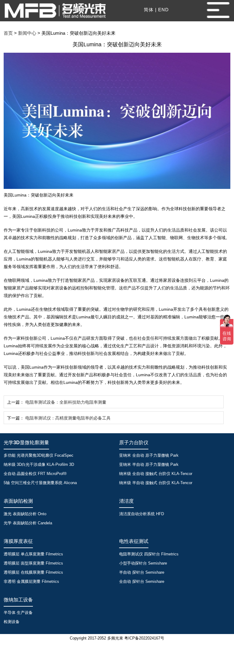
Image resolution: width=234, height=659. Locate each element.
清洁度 (126, 501)
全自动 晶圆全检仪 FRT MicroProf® (35, 473)
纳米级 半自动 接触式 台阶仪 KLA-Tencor (155, 482)
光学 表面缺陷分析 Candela (28, 523)
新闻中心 (27, 33)
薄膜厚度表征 (18, 541)
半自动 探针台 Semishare (141, 572)
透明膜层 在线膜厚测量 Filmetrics (33, 572)
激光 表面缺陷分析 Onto (25, 514)
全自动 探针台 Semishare (141, 581)
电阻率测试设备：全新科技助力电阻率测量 (65, 402)
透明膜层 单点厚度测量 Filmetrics (33, 554)
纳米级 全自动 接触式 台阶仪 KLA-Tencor (155, 473)
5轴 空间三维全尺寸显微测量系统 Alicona (40, 482)
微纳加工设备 (18, 599)
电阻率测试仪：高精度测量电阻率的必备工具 (68, 418)
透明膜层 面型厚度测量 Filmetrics (33, 563)
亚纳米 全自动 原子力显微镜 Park (149, 455)
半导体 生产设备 (18, 612)
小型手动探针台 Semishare (143, 563)
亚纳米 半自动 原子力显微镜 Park (149, 464)
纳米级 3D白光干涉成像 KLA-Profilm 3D (39, 464)
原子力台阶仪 (133, 442)
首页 (8, 33)
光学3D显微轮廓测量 (26, 442)
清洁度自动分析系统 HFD (141, 514)
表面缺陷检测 (18, 501)
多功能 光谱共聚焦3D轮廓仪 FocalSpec (38, 455)
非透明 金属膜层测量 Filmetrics (31, 581)
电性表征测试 (133, 541)
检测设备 (12, 621)
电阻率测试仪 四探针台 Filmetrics (149, 554)
